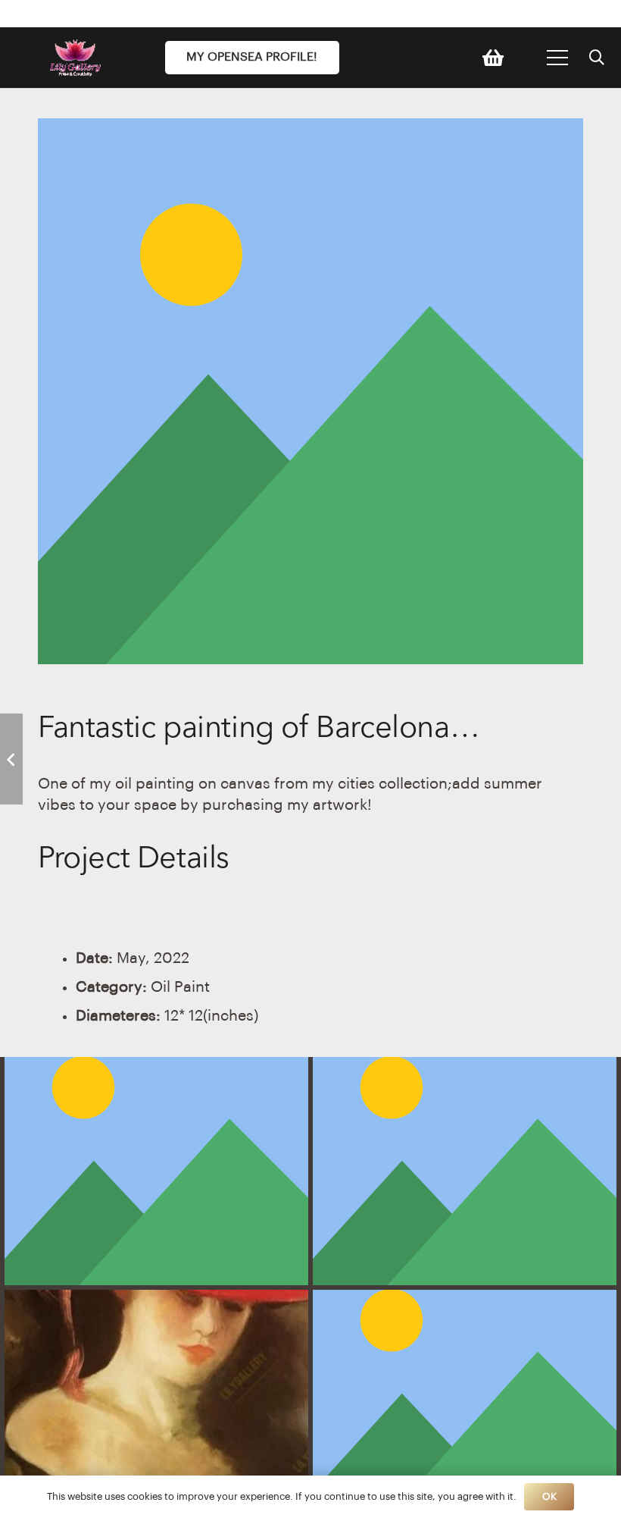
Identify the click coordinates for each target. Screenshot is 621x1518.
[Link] (79, 57)
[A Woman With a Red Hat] (156, 1404)
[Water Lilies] (464, 1171)
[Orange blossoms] (464, 1404)
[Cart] (492, 57)
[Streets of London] (156, 1171)
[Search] (596, 57)
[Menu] (557, 58)
